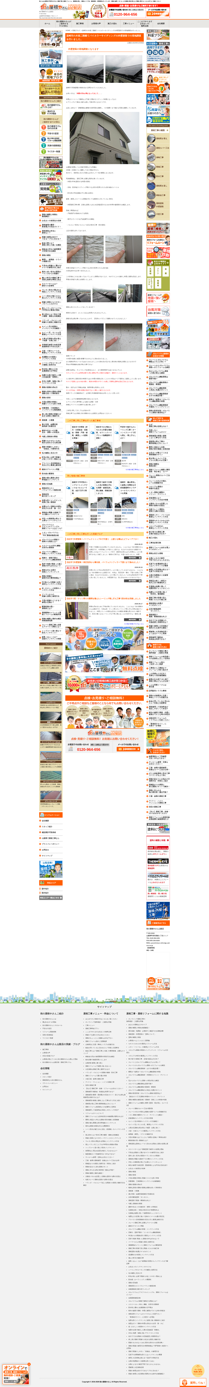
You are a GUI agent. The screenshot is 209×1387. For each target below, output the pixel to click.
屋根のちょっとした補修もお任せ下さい (99, 1038)
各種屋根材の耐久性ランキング (139, 1289)
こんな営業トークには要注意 (157, 686)
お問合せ (45, 850)
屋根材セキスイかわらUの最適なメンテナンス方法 (159, 521)
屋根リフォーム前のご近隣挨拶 (96, 1041)
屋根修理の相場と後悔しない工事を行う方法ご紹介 (103, 1100)
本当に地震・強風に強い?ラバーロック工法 (52, 382)
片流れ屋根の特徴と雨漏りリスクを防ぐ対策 (51, 403)
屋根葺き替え (161, 138)
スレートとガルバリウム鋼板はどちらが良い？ (158, 361)
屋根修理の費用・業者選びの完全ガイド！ (51, 226)
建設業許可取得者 (49, 832)
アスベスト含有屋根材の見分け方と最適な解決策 (51, 464)
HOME (68, 30)
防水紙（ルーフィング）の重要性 (139, 1279)
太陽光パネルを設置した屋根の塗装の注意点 (158, 504)
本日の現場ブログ (48, 1056)
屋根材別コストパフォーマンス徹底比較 (51, 489)
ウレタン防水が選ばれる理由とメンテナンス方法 (51, 291)
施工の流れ (112, 23)
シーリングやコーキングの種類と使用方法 (51, 364)
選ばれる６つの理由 (49, 1022)
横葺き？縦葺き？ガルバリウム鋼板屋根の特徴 (159, 400)
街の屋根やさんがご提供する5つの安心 (63, 23)
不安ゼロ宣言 (47, 1028)
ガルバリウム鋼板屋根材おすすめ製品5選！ (158, 394)
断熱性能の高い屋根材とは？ (48, 607)
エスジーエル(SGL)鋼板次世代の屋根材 (51, 546)
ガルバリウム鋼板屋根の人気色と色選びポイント (145, 1090)
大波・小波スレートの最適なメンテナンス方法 (51, 352)
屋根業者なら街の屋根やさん (52, 1080)
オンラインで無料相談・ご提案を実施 (98, 1022)
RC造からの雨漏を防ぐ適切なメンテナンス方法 (144, 1235)
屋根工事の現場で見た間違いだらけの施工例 (157, 598)
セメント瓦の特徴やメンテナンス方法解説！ (51, 327)
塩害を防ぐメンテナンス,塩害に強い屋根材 (52, 501)
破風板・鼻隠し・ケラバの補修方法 (140, 1134)
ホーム (47, 23)
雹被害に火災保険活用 (136, 1367)
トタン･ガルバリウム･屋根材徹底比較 (50, 534)
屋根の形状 (46, 398)
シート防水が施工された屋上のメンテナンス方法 (51, 297)
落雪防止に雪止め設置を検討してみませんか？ (101, 1151)
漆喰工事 (160, 157)
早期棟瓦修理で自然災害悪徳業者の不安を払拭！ (51, 345)
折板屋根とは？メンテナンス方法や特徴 (158, 499)
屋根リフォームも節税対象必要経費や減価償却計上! (159, 818)
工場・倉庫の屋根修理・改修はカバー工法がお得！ (159, 768)
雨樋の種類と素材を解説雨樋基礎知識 (51, 619)
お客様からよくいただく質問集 (139, 1040)
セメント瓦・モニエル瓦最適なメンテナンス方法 (51, 333)
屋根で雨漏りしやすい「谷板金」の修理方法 (50, 448)
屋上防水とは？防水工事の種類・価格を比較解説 (51, 315)
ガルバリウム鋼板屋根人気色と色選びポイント (158, 389)
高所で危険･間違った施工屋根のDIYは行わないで (52, 565)
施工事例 (80, 23)
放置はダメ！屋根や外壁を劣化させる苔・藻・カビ (145, 1323)
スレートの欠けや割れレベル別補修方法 (157, 482)
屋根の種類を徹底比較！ (154, 465)
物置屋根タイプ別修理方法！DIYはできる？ (157, 757)
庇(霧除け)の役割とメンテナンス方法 (49, 358)
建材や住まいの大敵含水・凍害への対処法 (50, 431)
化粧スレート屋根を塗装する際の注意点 (157, 510)
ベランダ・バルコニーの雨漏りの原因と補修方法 (51, 321)
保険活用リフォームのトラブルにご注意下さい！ (145, 1314)
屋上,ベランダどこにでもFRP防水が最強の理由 (52, 309)
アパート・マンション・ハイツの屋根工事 (99, 1082)
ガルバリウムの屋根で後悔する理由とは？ (50, 540)
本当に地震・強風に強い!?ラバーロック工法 (143, 1333)
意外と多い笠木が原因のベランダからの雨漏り (51, 272)
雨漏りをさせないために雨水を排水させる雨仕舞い (145, 1342)
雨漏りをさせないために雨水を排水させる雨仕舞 (51, 442)
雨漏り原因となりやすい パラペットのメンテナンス (103, 1138)
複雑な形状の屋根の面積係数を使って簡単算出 (51, 392)
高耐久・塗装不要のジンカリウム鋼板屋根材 (51, 559)
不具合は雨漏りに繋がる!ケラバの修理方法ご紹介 (52, 266)
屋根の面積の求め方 (50, 387)
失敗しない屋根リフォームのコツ (157, 431)
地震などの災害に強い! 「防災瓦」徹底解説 (158, 593)
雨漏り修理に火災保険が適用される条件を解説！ (158, 627)
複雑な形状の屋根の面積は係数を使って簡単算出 (145, 1187)
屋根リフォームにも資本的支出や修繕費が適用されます (104, 1116)
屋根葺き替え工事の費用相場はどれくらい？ (158, 442)
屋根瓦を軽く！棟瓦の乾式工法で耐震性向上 (157, 582)
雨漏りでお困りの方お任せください (97, 1035)
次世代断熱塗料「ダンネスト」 (155, 610)
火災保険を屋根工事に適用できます (97, 1069)
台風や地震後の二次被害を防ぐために (158, 576)
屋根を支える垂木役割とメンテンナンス (50, 571)
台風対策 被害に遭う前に (94, 1063)
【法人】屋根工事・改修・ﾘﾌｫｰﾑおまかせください (159, 812)
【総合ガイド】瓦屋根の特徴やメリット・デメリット (146, 1096)
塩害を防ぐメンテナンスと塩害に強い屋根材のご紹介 (146, 1320)
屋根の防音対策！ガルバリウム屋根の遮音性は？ (159, 411)
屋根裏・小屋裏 (48, 420)
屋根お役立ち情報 (156, 553)
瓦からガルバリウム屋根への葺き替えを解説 (158, 372)
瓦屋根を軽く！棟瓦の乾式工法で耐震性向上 (143, 1210)
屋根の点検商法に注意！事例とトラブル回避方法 (158, 696)
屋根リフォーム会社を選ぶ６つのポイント (159, 548)
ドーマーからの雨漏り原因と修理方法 (50, 595)
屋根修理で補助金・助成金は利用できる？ (157, 638)
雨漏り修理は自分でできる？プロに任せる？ (51, 238)
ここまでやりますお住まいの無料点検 (144, 23)
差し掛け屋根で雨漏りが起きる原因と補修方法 (144, 1339)
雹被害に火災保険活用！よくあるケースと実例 (158, 632)
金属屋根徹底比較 (134, 1298)
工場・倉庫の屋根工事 (157, 796)
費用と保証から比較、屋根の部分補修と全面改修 (159, 448)
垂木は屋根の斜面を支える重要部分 (97, 1126)
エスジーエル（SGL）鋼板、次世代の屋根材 (143, 1304)
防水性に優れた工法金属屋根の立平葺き (50, 370)
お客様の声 (96, 23)
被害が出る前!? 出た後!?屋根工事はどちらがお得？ (159, 680)
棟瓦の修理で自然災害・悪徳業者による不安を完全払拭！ (148, 1165)
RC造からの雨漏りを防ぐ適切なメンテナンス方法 (52, 583)
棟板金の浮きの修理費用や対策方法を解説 (51, 250)
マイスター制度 (47, 1038)
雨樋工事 (160, 167)
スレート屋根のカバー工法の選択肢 (159, 476)
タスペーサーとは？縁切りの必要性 (50, 285)
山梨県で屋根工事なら (50, 838)
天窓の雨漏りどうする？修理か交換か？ (51, 601)
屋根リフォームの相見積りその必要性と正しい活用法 (159, 657)
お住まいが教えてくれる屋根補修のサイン (158, 453)
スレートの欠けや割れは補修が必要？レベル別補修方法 (147, 1112)
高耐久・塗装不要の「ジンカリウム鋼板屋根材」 (145, 1232)
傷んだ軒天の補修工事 (136, 1258)
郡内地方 (45, 893)
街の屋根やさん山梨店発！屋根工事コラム (56, 1062)
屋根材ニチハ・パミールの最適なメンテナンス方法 (159, 516)
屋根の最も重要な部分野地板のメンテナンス (50, 479)
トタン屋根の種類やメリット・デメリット (157, 493)
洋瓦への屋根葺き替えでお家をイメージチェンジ (51, 519)
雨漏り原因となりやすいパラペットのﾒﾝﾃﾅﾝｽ (51, 303)
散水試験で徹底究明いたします (96, 1060)
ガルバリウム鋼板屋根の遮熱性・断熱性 (158, 383)
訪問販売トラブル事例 (157, 691)
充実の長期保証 (47, 1035)
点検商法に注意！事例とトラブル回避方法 (99, 1044)
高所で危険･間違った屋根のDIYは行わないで (143, 1239)
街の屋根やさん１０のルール (52, 1025)
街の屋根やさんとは (49, 1019)
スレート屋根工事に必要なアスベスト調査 (142, 1223)
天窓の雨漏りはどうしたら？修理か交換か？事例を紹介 (147, 1137)
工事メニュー (128, 23)
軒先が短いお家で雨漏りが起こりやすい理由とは (51, 458)
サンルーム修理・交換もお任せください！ (158, 763)
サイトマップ (47, 856)
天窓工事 (160, 214)
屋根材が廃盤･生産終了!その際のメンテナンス (51, 513)
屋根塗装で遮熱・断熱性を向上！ (139, 1200)
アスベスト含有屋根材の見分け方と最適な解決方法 (145, 1219)
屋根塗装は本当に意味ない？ (49, 232)
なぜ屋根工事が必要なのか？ (158, 425)
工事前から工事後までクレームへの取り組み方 (158, 669)
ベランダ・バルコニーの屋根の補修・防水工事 (101, 1072)
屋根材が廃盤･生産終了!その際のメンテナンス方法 (145, 1159)
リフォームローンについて (94, 1113)
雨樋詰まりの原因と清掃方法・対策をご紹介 (100, 1163)
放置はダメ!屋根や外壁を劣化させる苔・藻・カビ (52, 507)
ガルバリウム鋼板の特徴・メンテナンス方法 (143, 1229)
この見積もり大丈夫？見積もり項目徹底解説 (157, 674)
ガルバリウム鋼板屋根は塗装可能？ (158, 378)
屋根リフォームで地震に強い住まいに (98, 1066)
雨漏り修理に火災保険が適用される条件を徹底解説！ (146, 1374)
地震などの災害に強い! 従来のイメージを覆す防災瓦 (146, 1216)
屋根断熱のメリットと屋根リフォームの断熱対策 (51, 613)
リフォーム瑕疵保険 (49, 1032)
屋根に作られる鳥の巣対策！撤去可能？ (158, 791)
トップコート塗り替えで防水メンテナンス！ (51, 632)
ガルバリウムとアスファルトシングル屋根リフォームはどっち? (52, 526)
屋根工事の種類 (158, 130)
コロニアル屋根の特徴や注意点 (156, 487)
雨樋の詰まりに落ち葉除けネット (96, 1167)
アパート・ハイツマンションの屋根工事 (157, 802)
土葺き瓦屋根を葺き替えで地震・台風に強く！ (51, 339)
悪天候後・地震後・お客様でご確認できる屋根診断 (145, 1031)
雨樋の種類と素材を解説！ (94, 1173)
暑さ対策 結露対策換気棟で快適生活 (50, 425)
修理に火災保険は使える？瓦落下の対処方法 (159, 570)
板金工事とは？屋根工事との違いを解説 (51, 244)
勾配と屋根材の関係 (50, 436)
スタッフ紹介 (47, 827)
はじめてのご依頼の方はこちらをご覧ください (101, 1019)
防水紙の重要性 (48, 474)
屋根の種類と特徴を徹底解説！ (50, 215)
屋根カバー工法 (162, 148)
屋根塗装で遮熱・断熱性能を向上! (158, 615)
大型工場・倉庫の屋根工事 (94, 1079)
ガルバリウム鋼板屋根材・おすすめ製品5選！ (144, 1068)
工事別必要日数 (155, 543)
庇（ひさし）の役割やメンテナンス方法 (51, 589)
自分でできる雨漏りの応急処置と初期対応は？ (158, 621)
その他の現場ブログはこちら (134, 624)
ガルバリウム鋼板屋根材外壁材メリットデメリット (159, 406)
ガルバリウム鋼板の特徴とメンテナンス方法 (51, 552)
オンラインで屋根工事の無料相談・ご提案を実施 (158, 652)
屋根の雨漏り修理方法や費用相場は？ (51, 577)
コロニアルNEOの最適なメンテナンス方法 (158, 527)
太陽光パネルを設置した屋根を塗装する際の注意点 (103, 1176)
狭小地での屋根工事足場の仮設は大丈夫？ (157, 533)
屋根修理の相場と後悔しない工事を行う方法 (157, 437)
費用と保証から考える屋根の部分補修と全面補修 (102, 1120)
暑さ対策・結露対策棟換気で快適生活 (141, 1194)
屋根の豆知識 (47, 484)
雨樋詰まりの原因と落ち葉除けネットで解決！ (159, 785)
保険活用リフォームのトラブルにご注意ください (159, 719)
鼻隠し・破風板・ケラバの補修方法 (51, 260)
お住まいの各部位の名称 (51, 220)
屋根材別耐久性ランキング (49, 495)
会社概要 (161, 23)
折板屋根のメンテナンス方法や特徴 (140, 1118)
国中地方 (45, 889)
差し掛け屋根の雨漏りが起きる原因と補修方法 (51, 415)
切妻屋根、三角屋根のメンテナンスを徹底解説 (51, 409)
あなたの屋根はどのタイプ (137, 1024)
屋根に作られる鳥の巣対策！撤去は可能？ (99, 1170)
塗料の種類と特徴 (157, 840)
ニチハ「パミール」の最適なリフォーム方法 (143, 1047)
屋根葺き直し (161, 186)
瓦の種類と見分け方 (50, 453)
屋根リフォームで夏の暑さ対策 (96, 1075)
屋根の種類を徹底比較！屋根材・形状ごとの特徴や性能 (147, 1100)
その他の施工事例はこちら (135, 469)
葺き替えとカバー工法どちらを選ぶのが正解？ (158, 459)
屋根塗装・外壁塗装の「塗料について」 (142, 1034)
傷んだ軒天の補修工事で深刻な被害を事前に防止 (51, 279)
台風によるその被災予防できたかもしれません (159, 559)
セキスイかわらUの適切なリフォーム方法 (142, 1044)
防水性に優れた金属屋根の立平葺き (140, 1307)
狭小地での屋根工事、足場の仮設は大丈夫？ (143, 1059)
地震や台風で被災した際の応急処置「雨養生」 (51, 376)
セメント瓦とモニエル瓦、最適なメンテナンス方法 (145, 1124)
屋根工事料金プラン (92, 1028)
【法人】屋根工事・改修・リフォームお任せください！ (104, 1088)
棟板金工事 (160, 195)
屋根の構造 (46, 255)
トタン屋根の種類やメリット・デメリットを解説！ (145, 1115)
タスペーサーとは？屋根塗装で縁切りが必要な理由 (145, 1149)
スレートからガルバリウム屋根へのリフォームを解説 (159, 366)
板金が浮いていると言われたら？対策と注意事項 (159, 702)
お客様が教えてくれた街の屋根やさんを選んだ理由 (60, 1059)
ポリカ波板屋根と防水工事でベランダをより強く (159, 774)
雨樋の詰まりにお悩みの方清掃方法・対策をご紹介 (159, 780)
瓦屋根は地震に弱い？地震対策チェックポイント (159, 587)
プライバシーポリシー (50, 844)
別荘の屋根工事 (155, 807)
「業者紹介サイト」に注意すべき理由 (157, 725)
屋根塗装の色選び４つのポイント (156, 604)
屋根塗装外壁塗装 (160, 205)
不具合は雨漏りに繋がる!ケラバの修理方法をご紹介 (146, 1152)
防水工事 (160, 176)
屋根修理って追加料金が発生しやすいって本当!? (158, 708)
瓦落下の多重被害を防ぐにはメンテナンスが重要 (158, 565)
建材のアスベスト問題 (50, 469)
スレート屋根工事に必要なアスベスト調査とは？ (51, 626)
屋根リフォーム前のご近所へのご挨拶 (157, 663)
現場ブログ (76, 30)
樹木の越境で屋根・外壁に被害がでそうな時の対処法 (159, 713)
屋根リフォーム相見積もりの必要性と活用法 (100, 1107)
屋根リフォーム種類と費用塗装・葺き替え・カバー (159, 470)
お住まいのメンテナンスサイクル (139, 1267)
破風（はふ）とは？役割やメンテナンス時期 (51, 638)
